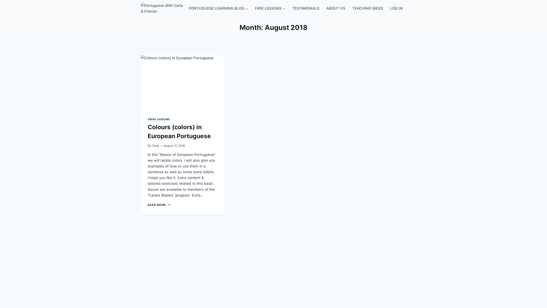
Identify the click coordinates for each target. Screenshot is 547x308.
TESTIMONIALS (305, 8)
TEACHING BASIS (367, 8)
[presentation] (182, 82)
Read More (159, 205)
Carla (155, 145)
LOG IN (396, 8)
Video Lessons (159, 119)
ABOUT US (335, 8)
